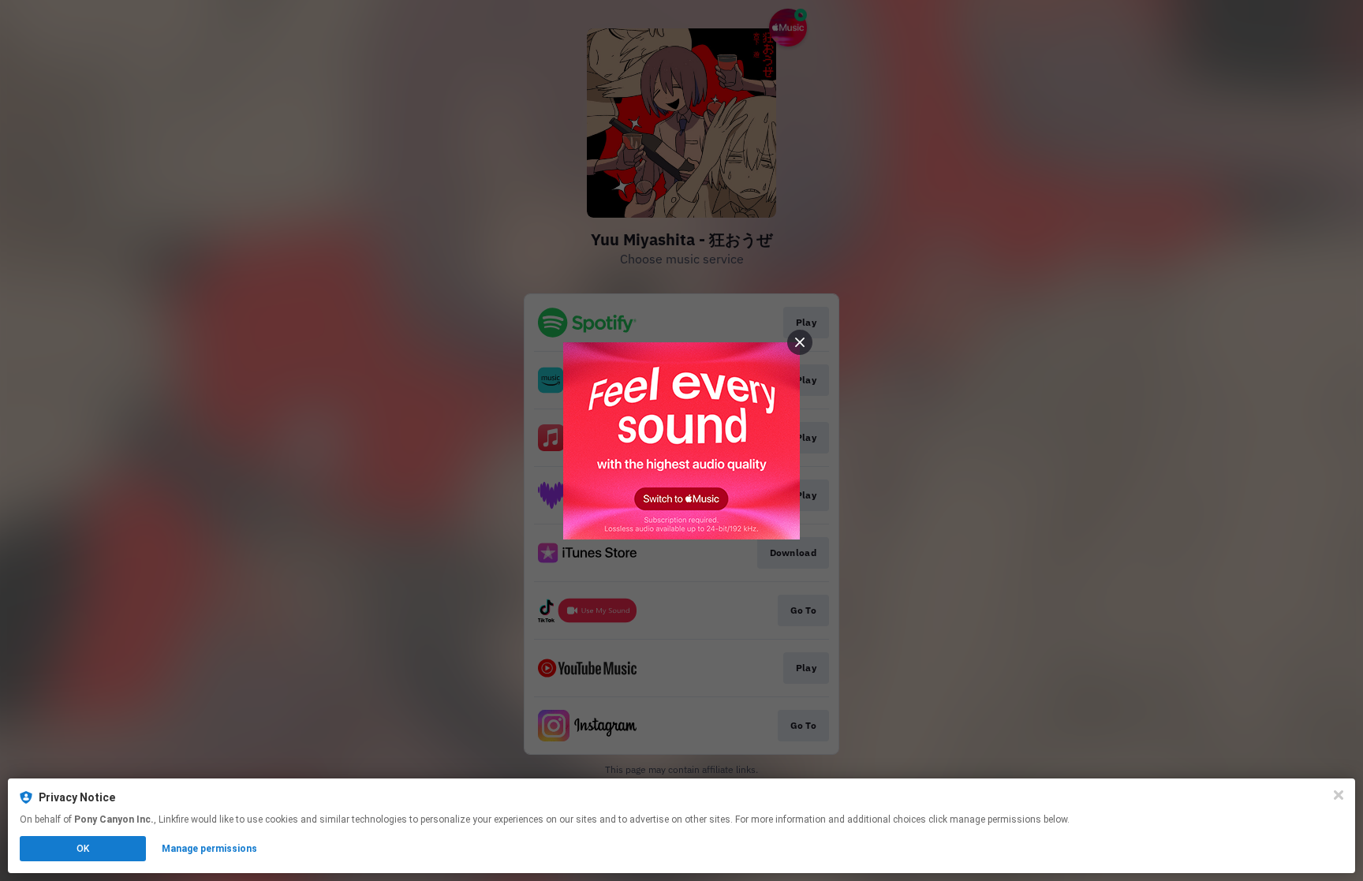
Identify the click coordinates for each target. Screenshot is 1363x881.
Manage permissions (209, 848)
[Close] (1338, 795)
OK (83, 848)
